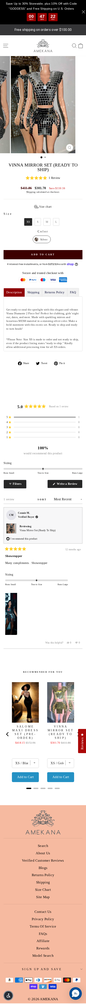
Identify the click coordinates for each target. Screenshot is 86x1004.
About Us (43, 853)
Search (43, 846)
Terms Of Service (43, 926)
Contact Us (42, 912)
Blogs (43, 868)
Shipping (31, 192)
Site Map (43, 897)
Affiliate (43, 941)
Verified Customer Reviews (43, 860)
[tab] (14, 292)
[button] (43, 178)
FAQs (43, 934)
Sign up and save (42, 969)
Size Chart (43, 890)
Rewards (42, 948)
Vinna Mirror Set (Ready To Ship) (38, 530)
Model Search (43, 956)
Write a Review (69, 485)
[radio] (28, 222)
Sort (43, 499)
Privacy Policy (43, 919)
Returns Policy (43, 875)
